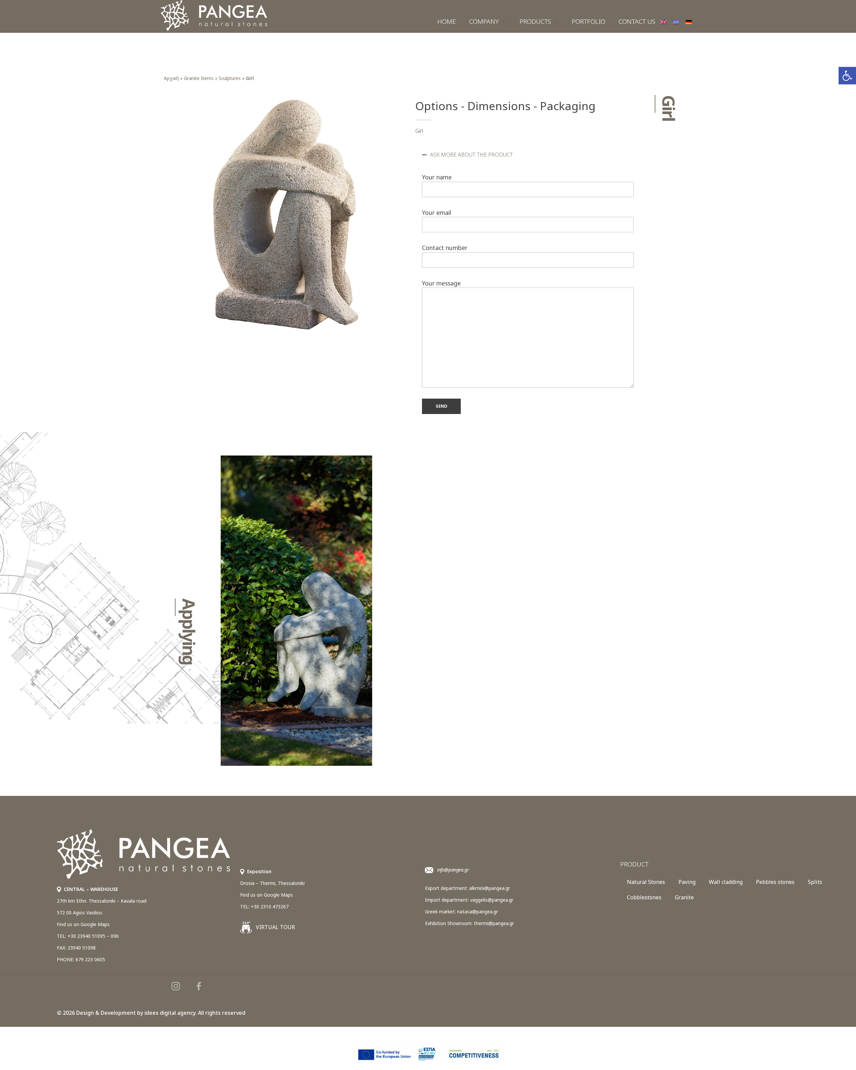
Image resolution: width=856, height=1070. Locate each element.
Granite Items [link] (199, 78)
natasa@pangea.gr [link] (477, 911)
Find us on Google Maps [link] (83, 924)
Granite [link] (684, 897)
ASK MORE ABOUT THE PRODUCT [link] (471, 154)
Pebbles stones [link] (775, 882)
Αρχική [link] (171, 78)
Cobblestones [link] (644, 897)
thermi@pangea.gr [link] (494, 923)
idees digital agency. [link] (170, 1012)
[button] (527, 154)
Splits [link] (815, 882)
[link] (847, 75)
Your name (437, 177)
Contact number (444, 248)
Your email (436, 213)
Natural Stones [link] (646, 882)
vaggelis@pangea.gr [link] (491, 900)
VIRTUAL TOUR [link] (274, 927)
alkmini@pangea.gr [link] (489, 888)
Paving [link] (687, 882)
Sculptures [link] (230, 78)
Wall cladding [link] (726, 882)
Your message (441, 283)
